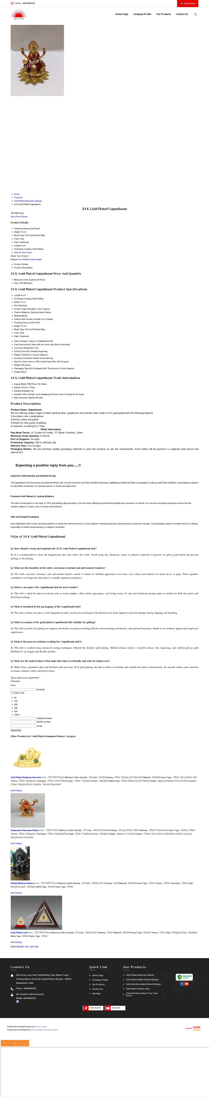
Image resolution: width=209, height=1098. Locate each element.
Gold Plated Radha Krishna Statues (142, 979)
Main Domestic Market (24, 397)
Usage (17, 372)
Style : (80, 781)
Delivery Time (20, 387)
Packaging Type (21, 368)
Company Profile (142, 14)
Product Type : (178, 777)
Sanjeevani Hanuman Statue (25, 830)
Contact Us (182, 14)
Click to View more (23, 252)
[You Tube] (186, 985)
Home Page (122, 14)
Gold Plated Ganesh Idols (138, 988)
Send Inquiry (189, 3)
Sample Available (22, 391)
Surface (17, 351)
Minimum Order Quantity (25, 279)
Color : (98, 777)
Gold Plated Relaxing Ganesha (26, 777)
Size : (101, 781)
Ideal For (18, 361)
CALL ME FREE (32, 946)
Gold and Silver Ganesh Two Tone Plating (142, 994)
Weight (17, 365)
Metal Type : (130, 781)
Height (17, 326)
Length (17, 295)
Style (16, 336)
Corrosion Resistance (24, 348)
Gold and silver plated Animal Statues (143, 984)
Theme (17, 312)
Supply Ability (20, 384)
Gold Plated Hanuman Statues (140, 975)
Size (16, 305)
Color (16, 333)
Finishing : (124, 777)
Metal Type (19, 329)
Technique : (52, 781)
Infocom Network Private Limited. (44, 1030)
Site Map (96, 993)
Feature (17, 319)
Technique (19, 298)
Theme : (23, 781)
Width (16, 302)
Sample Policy (20, 394)
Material (17, 315)
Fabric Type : (64, 887)
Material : (151, 777)
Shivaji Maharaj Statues (22, 883)
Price (16, 283)
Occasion (18, 358)
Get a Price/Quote (19, 216)
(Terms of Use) (40, 1027)
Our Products (163, 14)
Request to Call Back (20, 259)
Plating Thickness (22, 354)
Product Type (20, 309)
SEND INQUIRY (17, 946)
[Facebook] (182, 985)
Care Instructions (22, 344)
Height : (169, 781)
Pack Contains (21, 341)
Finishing (18, 322)
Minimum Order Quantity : (78, 777)
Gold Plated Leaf (19, 932)
